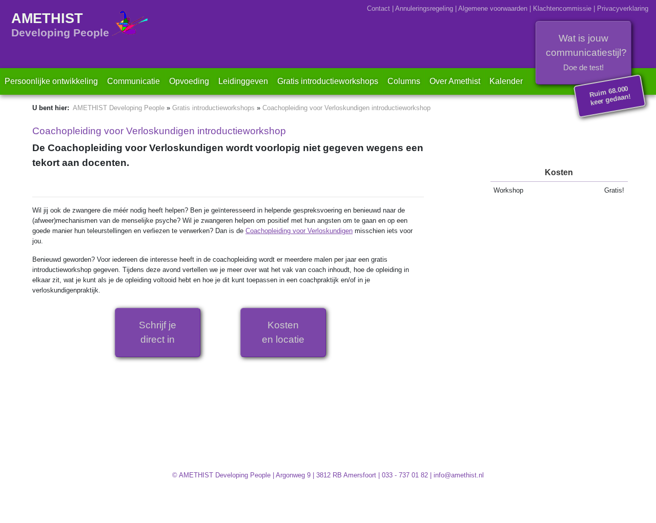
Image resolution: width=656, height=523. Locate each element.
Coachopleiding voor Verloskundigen (299, 231)
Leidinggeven (243, 81)
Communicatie (133, 81)
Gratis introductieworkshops (330, 81)
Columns (403, 81)
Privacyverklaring (622, 8)
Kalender (506, 81)
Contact (378, 8)
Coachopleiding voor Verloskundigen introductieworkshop (346, 108)
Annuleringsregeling (424, 8)
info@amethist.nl (459, 475)
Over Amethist (454, 81)
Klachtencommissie (562, 8)
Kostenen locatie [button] (283, 332)
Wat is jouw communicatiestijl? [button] (586, 52)
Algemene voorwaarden (492, 8)
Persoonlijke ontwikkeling (51, 81)
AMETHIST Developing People (119, 108)
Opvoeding (189, 81)
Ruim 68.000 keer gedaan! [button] (610, 96)
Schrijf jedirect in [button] (157, 332)
